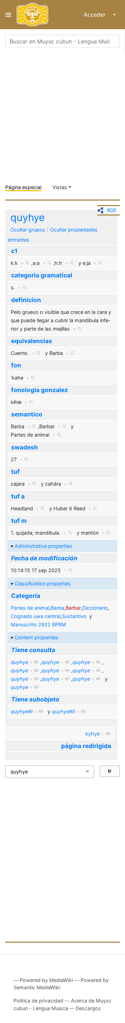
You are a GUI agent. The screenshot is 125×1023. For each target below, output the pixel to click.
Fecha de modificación (44, 558)
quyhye (27, 217)
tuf (15, 471)
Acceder (95, 14)
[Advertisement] (62, 116)
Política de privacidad (38, 1001)
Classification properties (43, 583)
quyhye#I (22, 711)
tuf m (19, 520)
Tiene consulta (33, 649)
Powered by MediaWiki (46, 980)
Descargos (88, 1008)
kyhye (92, 734)
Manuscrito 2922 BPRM (38, 624)
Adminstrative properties (43, 546)
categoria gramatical (41, 275)
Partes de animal (30, 608)
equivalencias (31, 340)
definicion (26, 299)
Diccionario (95, 608)
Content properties (36, 637)
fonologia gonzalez (39, 389)
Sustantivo (74, 616)
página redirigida (86, 745)
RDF (111, 210)
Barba (57, 608)
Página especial (23, 187)
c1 (14, 250)
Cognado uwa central (35, 616)
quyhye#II (63, 711)
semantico (26, 414)
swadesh (24, 447)
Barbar (73, 608)
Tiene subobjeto (35, 699)
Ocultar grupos (27, 230)
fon (16, 365)
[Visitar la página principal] (32, 14)
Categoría (25, 595)
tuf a (18, 496)
